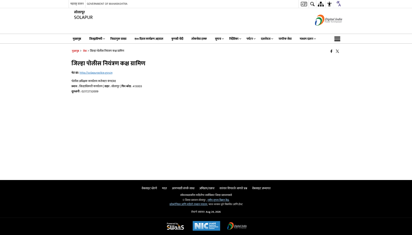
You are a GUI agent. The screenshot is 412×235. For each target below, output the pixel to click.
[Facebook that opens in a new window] (331, 51)
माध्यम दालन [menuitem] (306, 38)
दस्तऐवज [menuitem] (265, 38)
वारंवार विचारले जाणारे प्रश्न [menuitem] (233, 188)
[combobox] (338, 3)
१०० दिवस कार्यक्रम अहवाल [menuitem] (149, 38)
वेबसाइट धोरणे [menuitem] (149, 188)
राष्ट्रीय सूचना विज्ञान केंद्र (218, 200)
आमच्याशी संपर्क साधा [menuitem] (183, 188)
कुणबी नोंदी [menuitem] (177, 38)
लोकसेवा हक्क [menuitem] (199, 38)
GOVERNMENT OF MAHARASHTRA (107, 4)
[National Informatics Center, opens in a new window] (206, 226)
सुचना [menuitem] (218, 38)
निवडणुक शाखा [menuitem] (118, 38)
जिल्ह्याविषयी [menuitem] (95, 38)
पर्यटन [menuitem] (250, 38)
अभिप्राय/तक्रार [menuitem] (207, 188)
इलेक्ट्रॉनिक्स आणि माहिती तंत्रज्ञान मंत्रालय (188, 204)
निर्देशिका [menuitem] (233, 38)
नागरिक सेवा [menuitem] (285, 38)
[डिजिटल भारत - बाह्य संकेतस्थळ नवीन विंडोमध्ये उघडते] (323, 29)
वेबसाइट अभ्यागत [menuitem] (261, 188)
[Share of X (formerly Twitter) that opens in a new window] (337, 51)
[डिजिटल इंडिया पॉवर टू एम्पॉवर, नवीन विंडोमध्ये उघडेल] (237, 226)
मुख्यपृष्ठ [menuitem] (77, 38)
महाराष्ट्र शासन (77, 4)
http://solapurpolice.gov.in (96, 72)
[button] (338, 38)
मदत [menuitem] (164, 188)
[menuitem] (303, 4)
